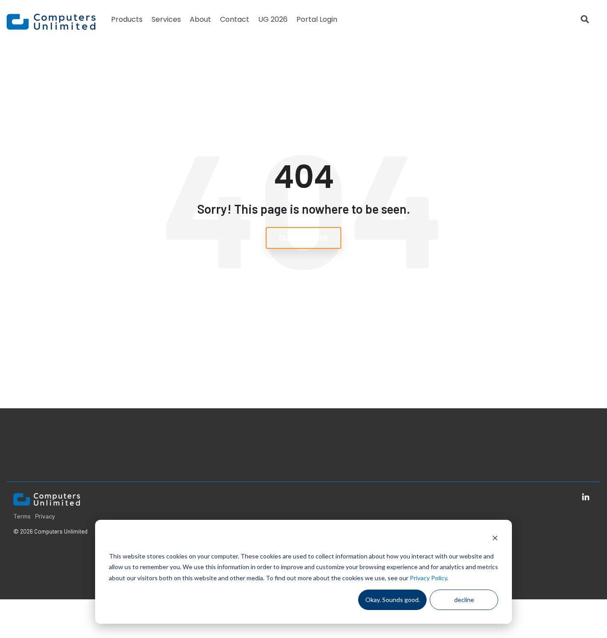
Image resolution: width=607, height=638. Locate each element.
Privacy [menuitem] (45, 516)
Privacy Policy (428, 578)
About (200, 19)
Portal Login (316, 19)
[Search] (584, 19)
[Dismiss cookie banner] (495, 539)
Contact (234, 19)
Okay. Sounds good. (392, 599)
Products (127, 19)
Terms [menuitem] (22, 516)
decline (464, 599)
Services (166, 19)
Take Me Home (303, 238)
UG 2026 (273, 19)
